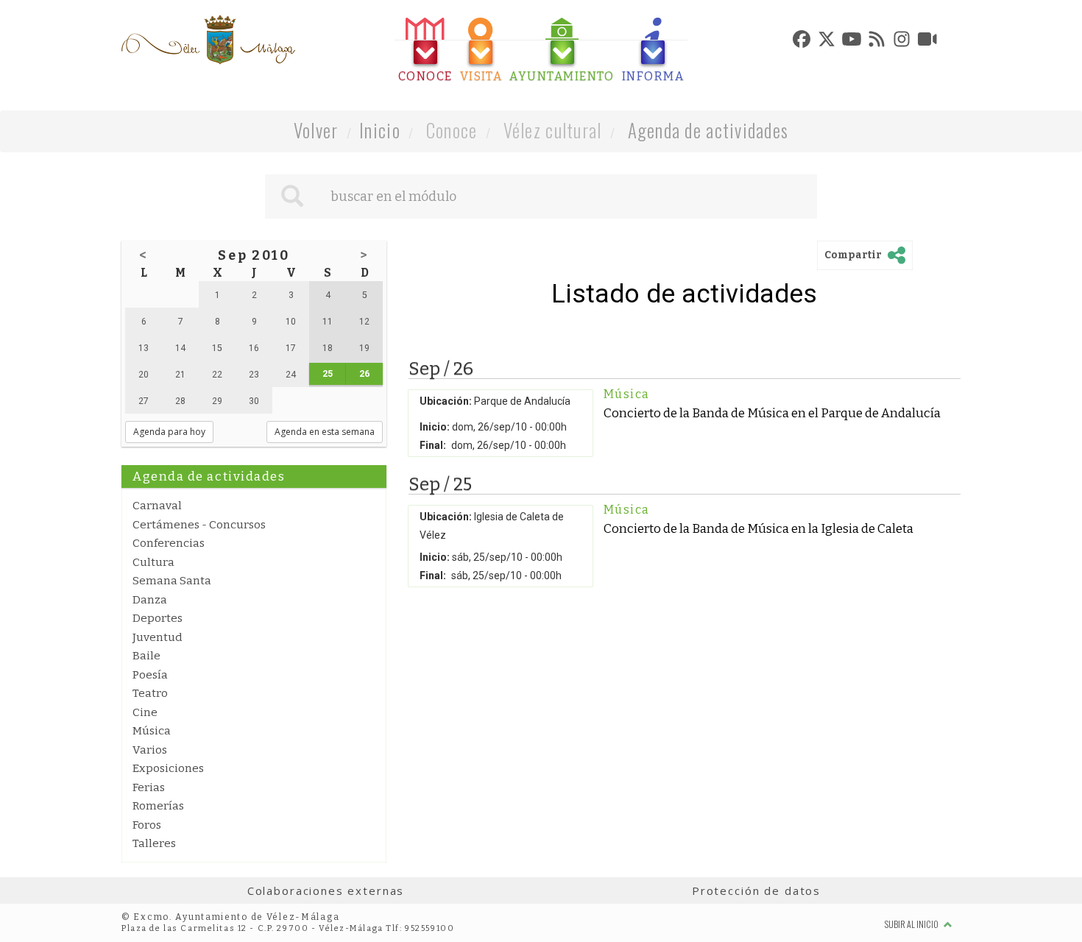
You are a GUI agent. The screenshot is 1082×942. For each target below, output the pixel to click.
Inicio (379, 130)
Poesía (150, 674)
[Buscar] (292, 196)
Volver (316, 130)
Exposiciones (168, 768)
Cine (145, 712)
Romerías (158, 805)
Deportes (157, 618)
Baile (146, 655)
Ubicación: (446, 401)
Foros (146, 825)
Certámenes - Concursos (199, 524)
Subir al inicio (912, 924)
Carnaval (157, 505)
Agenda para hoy (169, 431)
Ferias (148, 787)
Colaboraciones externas (326, 890)
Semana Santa (171, 580)
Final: (433, 445)
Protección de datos (756, 890)
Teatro (150, 693)
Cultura (153, 562)
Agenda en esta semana (325, 431)
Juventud (157, 637)
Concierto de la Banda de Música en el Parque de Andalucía (772, 413)
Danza (149, 599)
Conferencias (168, 543)
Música (151, 730)
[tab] (425, 50)
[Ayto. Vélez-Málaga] (208, 40)
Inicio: (435, 427)
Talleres (154, 843)
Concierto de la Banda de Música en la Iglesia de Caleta (758, 528)
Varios (149, 750)
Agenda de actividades (708, 130)
